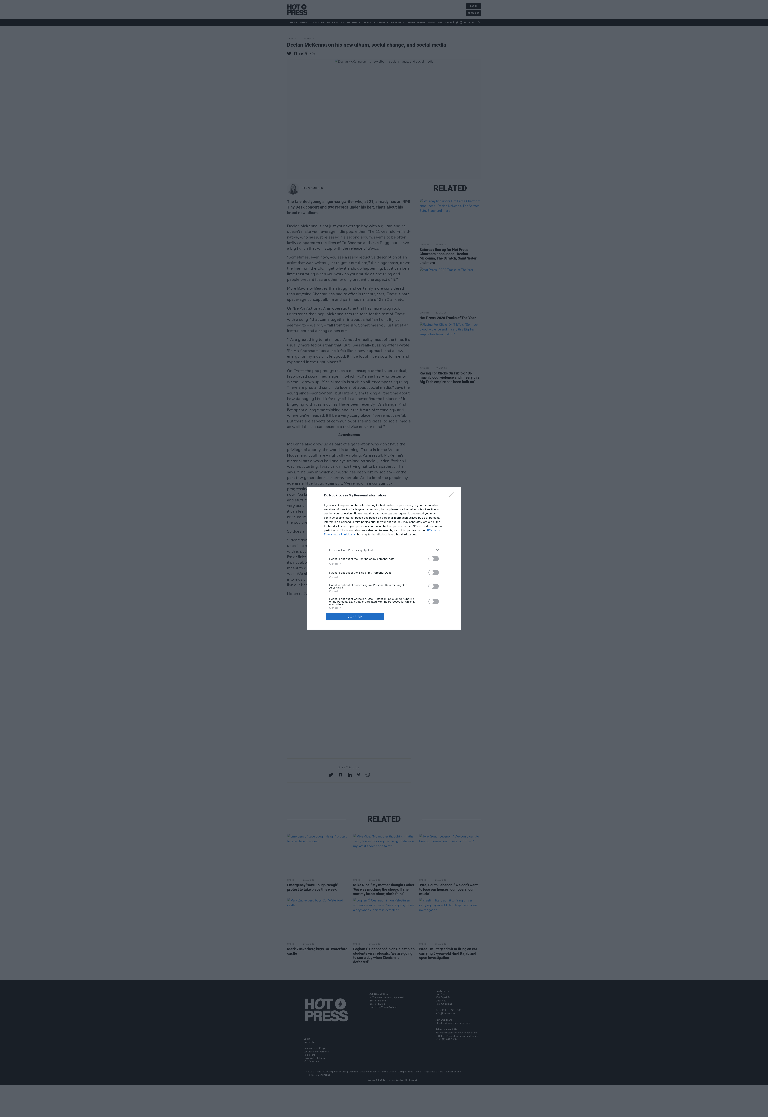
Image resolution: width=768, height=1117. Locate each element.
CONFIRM (355, 616)
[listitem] (384, 550)
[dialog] (384, 558)
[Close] (453, 495)
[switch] (433, 558)
